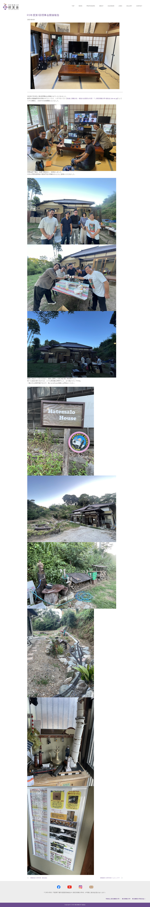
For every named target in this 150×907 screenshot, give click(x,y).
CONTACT (139, 6)
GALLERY (129, 6)
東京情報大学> (126, 898)
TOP (73, 6)
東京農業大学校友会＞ (139, 898)
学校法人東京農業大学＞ (113, 898)
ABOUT (101, 6)
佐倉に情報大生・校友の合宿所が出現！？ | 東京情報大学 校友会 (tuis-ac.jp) (92, 98)
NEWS (80, 6)
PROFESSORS (91, 6)
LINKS (120, 6)
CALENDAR (111, 6)
